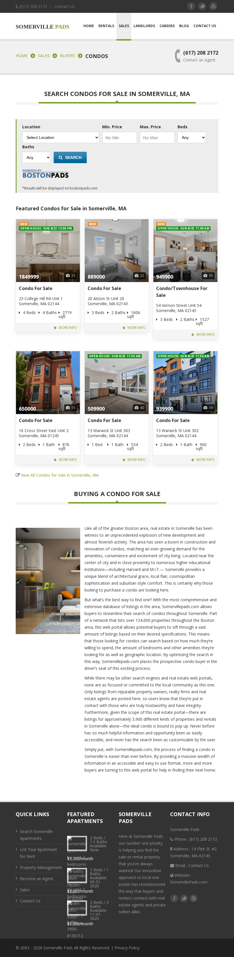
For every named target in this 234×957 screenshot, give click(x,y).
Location (31, 127)
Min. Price (112, 127)
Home (88, 26)
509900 (96, 408)
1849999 (29, 276)
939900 (164, 408)
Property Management (41, 867)
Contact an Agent (199, 60)
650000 (27, 408)
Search (73, 157)
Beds (182, 127)
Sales (124, 25)
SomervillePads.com (188, 882)
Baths (28, 147)
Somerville (42, 26)
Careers (167, 26)
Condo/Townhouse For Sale (181, 291)
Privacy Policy (127, 947)
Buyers (67, 55)
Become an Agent (36, 878)
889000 (96, 276)
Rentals (106, 26)
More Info (67, 327)
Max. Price (150, 127)
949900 (164, 276)
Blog (184, 26)
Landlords (144, 26)
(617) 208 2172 (33, 6)
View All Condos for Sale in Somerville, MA (60, 475)
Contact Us (64, 6)
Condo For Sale (36, 288)
